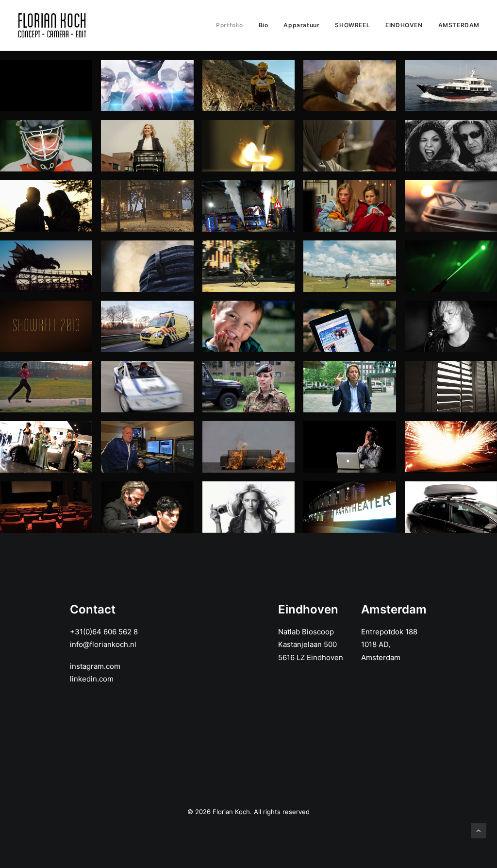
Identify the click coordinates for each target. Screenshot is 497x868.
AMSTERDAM (459, 25)
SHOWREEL (352, 25)
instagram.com (95, 666)
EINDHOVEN (403, 25)
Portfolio (229, 25)
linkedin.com (92, 678)
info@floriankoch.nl (103, 644)
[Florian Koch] (53, 25)
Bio (263, 25)
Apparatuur (301, 25)
